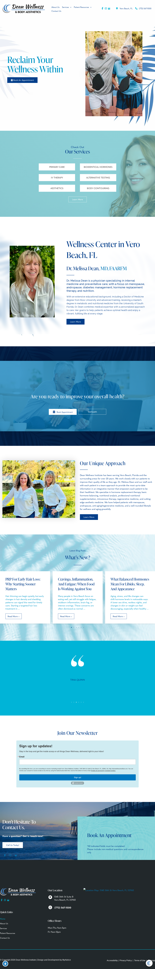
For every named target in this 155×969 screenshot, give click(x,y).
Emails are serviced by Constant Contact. (103, 770)
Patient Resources (7, 933)
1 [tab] (71, 627)
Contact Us (5, 937)
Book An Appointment (23, 80)
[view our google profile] (109, 8)
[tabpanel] (77, 685)
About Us (4, 923)
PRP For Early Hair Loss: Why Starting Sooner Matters (22, 584)
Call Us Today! (12, 845)
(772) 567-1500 (145, 8)
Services (3, 928)
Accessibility (112, 960)
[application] (70, 7)
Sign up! (77, 777)
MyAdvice (66, 960)
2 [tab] (74, 627)
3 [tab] (76, 627)
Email (21, 757)
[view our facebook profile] (102, 8)
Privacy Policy (125, 960)
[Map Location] (109, 889)
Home (2, 918)
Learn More (77, 199)
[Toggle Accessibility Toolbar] (5, 964)
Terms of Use (140, 960)
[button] (22, 79)
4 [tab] (79, 627)
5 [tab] (81, 627)
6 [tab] (83, 627)
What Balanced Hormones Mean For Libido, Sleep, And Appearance (130, 584)
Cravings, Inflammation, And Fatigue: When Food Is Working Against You (76, 584)
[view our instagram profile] (105, 8)
